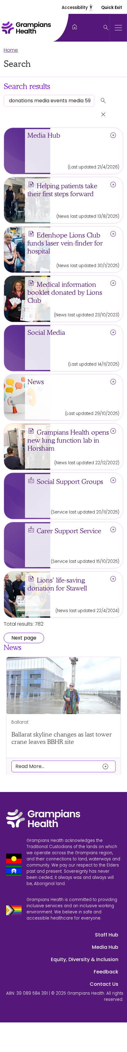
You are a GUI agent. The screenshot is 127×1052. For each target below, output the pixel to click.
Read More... (62, 766)
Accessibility (78, 7)
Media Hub (105, 947)
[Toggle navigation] (118, 28)
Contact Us (104, 984)
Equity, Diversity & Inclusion (84, 959)
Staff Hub (106, 934)
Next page (23, 637)
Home (11, 50)
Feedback (106, 971)
